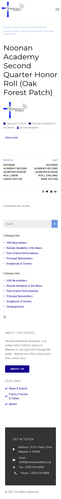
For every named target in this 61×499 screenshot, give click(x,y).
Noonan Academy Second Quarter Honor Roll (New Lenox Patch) (15, 172)
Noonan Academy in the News (24, 248)
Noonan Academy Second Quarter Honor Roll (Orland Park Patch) (46, 172)
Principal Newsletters (19, 258)
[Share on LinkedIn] (55, 191)
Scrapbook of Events (19, 263)
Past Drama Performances (22, 253)
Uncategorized (15, 306)
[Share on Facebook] (43, 191)
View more (11, 137)
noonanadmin (30, 127)
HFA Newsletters (16, 242)
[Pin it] (51, 191)
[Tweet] (47, 191)
